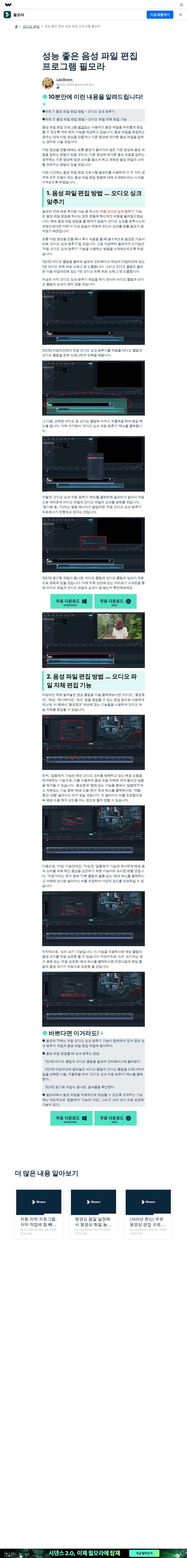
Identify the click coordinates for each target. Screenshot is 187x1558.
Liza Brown (65, 79)
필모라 (82, 127)
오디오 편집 (31, 26)
